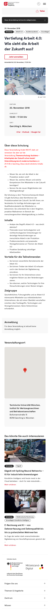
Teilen (42, 11)
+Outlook (25, 132)
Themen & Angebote (13, 591)
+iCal (18, 132)
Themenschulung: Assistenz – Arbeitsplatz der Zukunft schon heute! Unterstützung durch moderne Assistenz (21, 158)
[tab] (25, 583)
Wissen (7, 605)
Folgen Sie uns (11, 584)
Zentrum (8, 598)
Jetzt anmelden (16, 57)
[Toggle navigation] (44, 3)
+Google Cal (35, 132)
